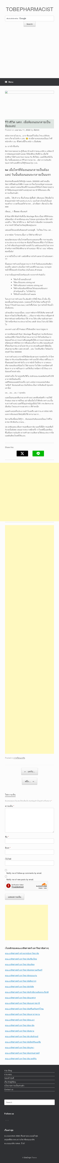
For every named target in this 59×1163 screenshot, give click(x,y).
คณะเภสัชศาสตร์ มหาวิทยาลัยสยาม (19, 1030)
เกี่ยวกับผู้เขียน (10, 1081)
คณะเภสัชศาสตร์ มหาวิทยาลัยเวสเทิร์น (21, 1058)
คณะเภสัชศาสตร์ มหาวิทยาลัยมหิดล (20, 964)
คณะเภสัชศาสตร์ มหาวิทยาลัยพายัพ (19, 1025)
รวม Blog (8, 1070)
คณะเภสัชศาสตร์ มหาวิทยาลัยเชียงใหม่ (21, 958)
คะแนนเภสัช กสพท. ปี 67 (14, 1143)
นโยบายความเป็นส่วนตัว (14, 1085)
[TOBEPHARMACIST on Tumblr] (9, 1119)
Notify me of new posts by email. (20, 879)
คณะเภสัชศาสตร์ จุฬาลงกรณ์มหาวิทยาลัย (22, 953)
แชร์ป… (29, 771)
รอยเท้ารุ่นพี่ (9, 1078)
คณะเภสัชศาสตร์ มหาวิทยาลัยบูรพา (19, 1047)
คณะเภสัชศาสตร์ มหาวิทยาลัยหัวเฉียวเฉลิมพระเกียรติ (27, 992)
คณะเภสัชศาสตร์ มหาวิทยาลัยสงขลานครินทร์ (23, 970)
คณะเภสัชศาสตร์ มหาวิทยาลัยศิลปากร (20, 981)
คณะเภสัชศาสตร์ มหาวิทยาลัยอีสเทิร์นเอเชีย (23, 1042)
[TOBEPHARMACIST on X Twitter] (7, 1119)
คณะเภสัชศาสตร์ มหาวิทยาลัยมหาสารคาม (22, 1014)
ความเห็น (9, 806)
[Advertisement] (29, 56)
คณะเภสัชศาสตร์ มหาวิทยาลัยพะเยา (20, 1019)
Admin (36, 129)
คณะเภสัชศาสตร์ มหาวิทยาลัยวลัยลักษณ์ (21, 1036)
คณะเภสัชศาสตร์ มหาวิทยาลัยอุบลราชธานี (22, 1003)
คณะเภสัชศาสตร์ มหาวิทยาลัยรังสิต (19, 986)
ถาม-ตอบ (8, 1074)
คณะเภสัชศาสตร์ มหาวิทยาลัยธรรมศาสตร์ (22, 1053)
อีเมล (7, 847)
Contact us (8, 1089)
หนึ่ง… (29, 781)
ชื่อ (7, 836)
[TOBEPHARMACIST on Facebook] (5, 1119)
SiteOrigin (27, 1157)
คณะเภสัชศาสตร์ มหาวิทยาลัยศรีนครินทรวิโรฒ (24, 1008)
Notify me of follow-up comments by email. (24, 873)
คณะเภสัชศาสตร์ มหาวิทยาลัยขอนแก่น (21, 975)
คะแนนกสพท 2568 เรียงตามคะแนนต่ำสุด (21, 1135)
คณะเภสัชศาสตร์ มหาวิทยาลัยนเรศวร (20, 997)
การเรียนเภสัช (19, 757)
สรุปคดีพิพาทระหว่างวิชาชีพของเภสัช (19, 1139)
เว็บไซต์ (8, 858)
